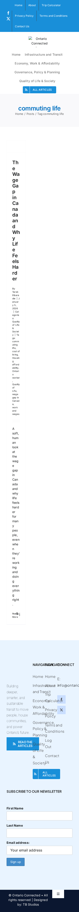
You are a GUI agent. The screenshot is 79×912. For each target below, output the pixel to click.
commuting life (15, 344)
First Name (15, 808)
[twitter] (61, 710)
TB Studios (31, 904)
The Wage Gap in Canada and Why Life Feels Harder (16, 220)
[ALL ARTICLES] (37, 774)
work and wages (15, 410)
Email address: (18, 842)
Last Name (15, 825)
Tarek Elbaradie (15, 295)
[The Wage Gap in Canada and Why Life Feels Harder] (16, 146)
